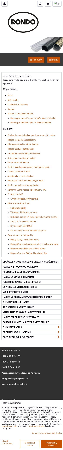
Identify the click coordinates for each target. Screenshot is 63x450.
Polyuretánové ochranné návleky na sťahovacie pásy (34, 243)
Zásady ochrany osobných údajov (47, 433)
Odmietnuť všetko (30, 444)
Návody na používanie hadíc (20, 113)
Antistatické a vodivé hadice (20, 175)
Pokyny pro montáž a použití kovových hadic (30, 122)
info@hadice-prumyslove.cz (14, 378)
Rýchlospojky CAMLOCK (21, 225)
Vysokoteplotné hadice (18, 162)
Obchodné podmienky (17, 104)
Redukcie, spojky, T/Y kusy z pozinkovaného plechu (33, 216)
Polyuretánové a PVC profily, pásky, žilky (28, 253)
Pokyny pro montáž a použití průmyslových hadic (32, 118)
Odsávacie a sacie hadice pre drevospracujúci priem (31, 135)
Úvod (9, 95)
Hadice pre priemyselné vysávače (22, 185)
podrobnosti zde (9, 426)
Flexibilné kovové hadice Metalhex (23, 153)
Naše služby (12, 99)
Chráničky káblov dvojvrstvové (24, 198)
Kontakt (11, 108)
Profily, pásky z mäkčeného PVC (24, 239)
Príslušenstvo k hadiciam (18, 203)
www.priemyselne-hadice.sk (14, 384)
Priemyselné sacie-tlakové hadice (22, 144)
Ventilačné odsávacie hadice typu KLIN (25, 180)
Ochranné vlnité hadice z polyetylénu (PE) (26, 189)
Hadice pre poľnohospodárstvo (21, 139)
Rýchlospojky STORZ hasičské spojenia (28, 230)
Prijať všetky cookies (51, 444)
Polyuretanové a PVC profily (20, 234)
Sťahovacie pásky (18, 207)
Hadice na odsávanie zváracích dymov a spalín (28, 166)
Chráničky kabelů (15, 194)
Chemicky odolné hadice (18, 171)
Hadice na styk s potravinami (20, 148)
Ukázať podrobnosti (7, 442)
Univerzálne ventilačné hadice (21, 157)
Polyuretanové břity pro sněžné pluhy (27, 248)
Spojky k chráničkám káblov (23, 221)
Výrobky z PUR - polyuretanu (23, 212)
